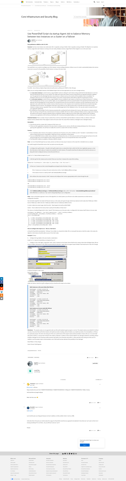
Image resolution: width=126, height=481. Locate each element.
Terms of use (83, 478)
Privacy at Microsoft (102, 466)
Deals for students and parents (51, 473)
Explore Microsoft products (14, 473)
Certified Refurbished (32, 470)
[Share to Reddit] (69, 453)
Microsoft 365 (65, 466)
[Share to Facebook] (65, 453)
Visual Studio (83, 475)
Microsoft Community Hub (26, 5)
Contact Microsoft (66, 478)
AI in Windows (12, 470)
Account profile (31, 460)
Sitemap (60, 478)
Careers (100, 460)
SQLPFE (33, 40)
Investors (100, 468)
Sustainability (101, 475)
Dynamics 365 (65, 464)
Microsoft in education (49, 460)
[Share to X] (67, 453)
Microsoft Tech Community (85, 468)
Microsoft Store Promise (32, 473)
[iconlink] (30, 371)
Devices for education (49, 462)
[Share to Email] (76, 453)
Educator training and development (51, 470)
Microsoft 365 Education (50, 466)
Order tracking (31, 468)
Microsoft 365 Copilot (66, 473)
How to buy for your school (50, 468)
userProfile (95, 363)
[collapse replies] (24, 383)
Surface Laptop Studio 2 (14, 464)
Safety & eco (94, 478)
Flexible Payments (32, 475)
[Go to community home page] (22, 2)
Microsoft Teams (65, 470)
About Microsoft (101, 462)
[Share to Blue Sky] (71, 453)
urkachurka (32, 383)
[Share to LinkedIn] (63, 453)
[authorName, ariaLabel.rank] (29, 40)
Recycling (99, 478)
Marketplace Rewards (84, 473)
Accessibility (101, 473)
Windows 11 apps (13, 475)
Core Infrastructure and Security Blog (53, 5)
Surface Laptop (12, 462)
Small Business (65, 475)
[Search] (94, 2)
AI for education (48, 475)
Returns (30, 466)
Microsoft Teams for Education (51, 464)
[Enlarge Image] (47, 58)
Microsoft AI (65, 460)
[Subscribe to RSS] (73, 453)
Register (98, 2)
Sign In (102, 2)
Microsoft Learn (83, 464)
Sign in (84, 445)
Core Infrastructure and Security (40, 5)
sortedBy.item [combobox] (98, 379)
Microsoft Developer (84, 462)
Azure (82, 460)
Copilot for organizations (14, 466)
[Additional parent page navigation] (33, 6)
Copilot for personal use (14, 468)
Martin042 (30, 387)
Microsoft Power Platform (67, 468)
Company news (101, 464)
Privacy (72, 478)
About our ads (104, 478)
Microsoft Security (66, 462)
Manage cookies (77, 478)
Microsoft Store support (32, 464)
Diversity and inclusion (102, 470)
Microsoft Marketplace (85, 470)
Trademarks (88, 478)
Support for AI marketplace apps (86, 466)
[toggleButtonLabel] (104, 6)
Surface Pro (12, 460)
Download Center (31, 462)
